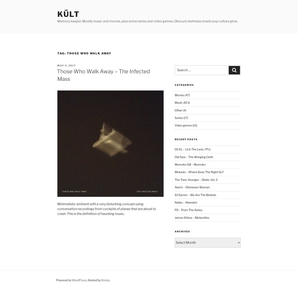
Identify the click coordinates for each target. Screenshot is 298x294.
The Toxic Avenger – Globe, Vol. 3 (196, 179)
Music (179, 102)
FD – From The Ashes (188, 210)
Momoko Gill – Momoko (190, 164)
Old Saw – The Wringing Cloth (194, 157)
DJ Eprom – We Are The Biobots (195, 195)
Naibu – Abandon (186, 202)
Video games (183, 125)
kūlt (68, 14)
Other (178, 110)
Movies (179, 95)
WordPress (79, 280)
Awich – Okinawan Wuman (192, 187)
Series (179, 118)
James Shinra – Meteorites (192, 217)
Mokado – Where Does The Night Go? (199, 172)
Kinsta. (105, 280)
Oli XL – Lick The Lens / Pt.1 (193, 149)
